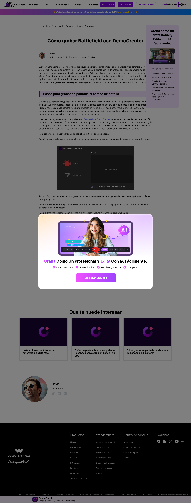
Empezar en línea (96, 277)
